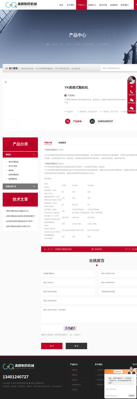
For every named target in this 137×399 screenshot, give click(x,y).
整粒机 (11, 170)
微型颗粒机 (13, 179)
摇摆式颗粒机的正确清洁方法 (17, 211)
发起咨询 (131, 395)
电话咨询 (132, 95)
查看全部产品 (11, 186)
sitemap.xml (57, 386)
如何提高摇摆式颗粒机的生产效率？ (20, 221)
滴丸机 (74, 389)
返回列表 (98, 249)
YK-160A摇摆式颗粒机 (44, 68)
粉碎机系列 (76, 385)
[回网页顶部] (132, 87)
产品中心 (81, 5)
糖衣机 (74, 370)
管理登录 (21, 386)
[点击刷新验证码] (70, 328)
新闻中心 (92, 5)
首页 (61, 5)
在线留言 (114, 5)
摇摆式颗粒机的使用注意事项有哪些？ (21, 216)
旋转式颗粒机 (14, 162)
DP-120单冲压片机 (62, 68)
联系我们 (125, 5)
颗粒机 (78, 44)
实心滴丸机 (75, 68)
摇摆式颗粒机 (88, 44)
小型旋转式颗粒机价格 (62, 249)
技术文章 (103, 5)
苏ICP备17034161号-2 (42, 386)
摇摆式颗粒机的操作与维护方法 (18, 226)
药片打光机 (13, 166)
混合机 (74, 380)
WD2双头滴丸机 (27, 68)
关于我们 (71, 5)
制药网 (13, 386)
